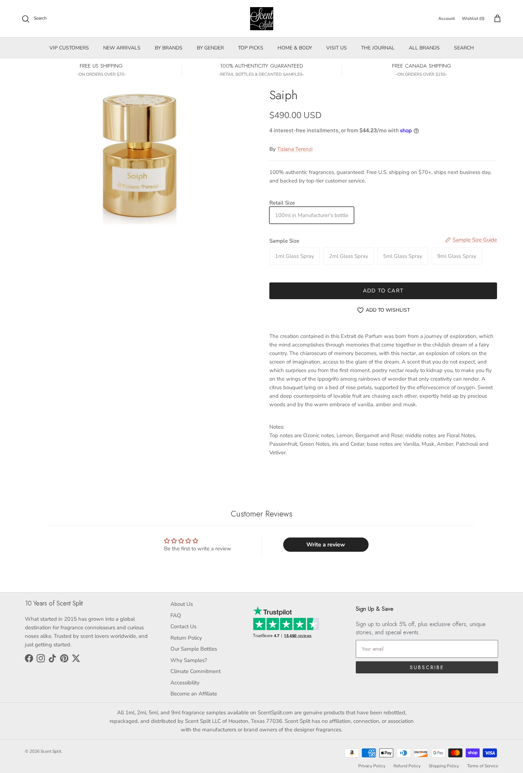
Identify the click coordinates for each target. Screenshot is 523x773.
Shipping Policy (444, 766)
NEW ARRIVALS (122, 47)
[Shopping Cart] (496, 18)
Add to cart (383, 290)
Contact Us (183, 626)
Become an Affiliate (193, 693)
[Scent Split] (261, 18)
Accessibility (185, 682)
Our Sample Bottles (193, 648)
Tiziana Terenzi (294, 149)
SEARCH (464, 47)
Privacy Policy (371, 766)
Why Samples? (188, 660)
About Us (181, 604)
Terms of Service (482, 766)
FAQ (175, 615)
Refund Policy (407, 766)
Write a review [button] (325, 545)
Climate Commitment (195, 671)
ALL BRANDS (424, 47)
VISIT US (336, 47)
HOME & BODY (295, 47)
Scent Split (51, 751)
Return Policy (186, 637)
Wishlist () (473, 18)
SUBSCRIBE (427, 667)
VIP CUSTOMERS (69, 47)
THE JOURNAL (378, 47)
